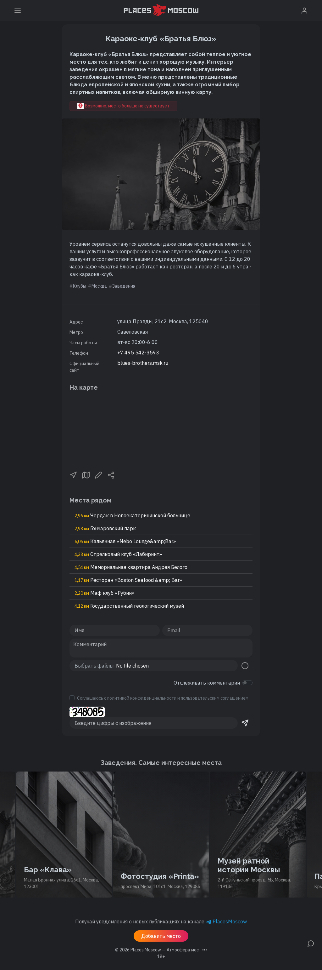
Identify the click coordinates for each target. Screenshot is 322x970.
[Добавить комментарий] (310, 943)
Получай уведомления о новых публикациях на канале (161, 921)
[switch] (247, 682)
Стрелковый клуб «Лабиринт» (118, 554)
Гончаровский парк (105, 528)
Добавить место (161, 936)
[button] (73, 474)
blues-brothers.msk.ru (142, 363)
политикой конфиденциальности (141, 698)
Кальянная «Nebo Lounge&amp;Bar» (125, 541)
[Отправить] (245, 723)
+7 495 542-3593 (138, 352)
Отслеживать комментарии (207, 683)
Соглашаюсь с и (162, 698)
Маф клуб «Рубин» (104, 593)
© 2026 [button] (161, 950)
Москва (99, 286)
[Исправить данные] (98, 474)
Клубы (79, 286)
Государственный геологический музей (129, 606)
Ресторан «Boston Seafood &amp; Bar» (128, 580)
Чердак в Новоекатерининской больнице (132, 515)
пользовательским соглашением (214, 698)
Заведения (123, 286)
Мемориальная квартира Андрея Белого (131, 567)
